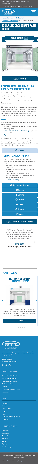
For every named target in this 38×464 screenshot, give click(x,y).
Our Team (5, 406)
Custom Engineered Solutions (11, 389)
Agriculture (5, 433)
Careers (4, 411)
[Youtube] (6, 365)
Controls (4, 386)
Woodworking (6, 447)
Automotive (5, 436)
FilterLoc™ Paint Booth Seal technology (16, 131)
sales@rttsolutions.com (26, 6)
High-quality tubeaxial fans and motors (16, 135)
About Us (5, 403)
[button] (4, 54)
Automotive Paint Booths (10, 376)
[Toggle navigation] (33, 12)
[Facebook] (10, 365)
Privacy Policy (6, 461)
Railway (4, 444)
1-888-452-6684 (11, 6)
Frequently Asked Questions (11, 416)
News (4, 414)
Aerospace (5, 430)
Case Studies (6, 408)
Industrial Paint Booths (9, 378)
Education (5, 438)
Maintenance (6, 392)
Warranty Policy (17, 461)
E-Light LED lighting (12, 180)
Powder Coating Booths (9, 381)
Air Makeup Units (7, 384)
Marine (4, 441)
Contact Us (5, 419)
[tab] (20, 150)
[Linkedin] (3, 365)
